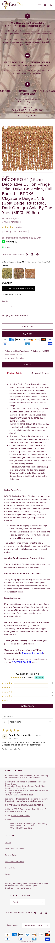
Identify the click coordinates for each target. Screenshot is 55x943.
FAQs (7, 874)
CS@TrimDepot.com (20, 815)
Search (8, 842)
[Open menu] (39, 5)
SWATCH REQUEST (21, 662)
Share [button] (29, 365)
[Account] (50, 5)
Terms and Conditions (14, 849)
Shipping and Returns (14, 861)
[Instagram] (32, 254)
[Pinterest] (37, 254)
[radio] (7, 273)
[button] (8, 227)
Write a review (27, 706)
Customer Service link (32, 653)
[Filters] (4, 722)
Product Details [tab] (14, 373)
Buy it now (27, 334)
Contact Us (10, 868)
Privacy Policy (11, 855)
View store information (14, 358)
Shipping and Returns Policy (15, 315)
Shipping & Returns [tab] (40, 373)
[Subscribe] (42, 902)
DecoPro (30, 941)
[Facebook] (26, 254)
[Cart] (44, 5)
